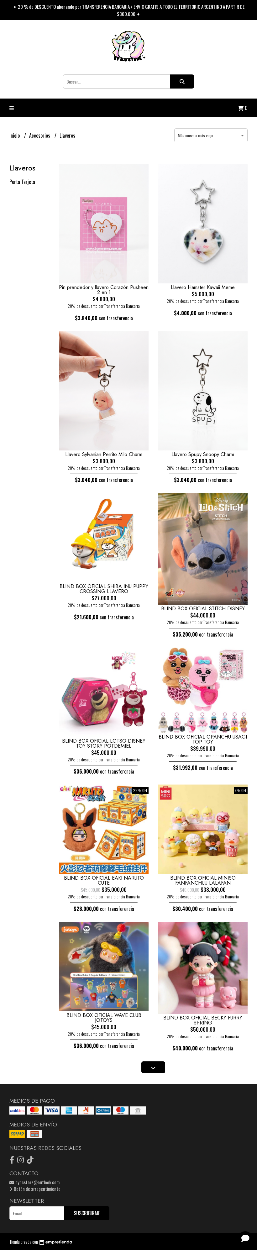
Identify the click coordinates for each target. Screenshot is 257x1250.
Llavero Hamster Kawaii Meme (203, 287)
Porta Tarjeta (22, 181)
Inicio (15, 135)
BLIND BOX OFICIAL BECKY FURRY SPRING (202, 1020)
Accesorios (40, 135)
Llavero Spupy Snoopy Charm (202, 454)
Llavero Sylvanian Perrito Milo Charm (103, 454)
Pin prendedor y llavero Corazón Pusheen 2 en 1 (104, 290)
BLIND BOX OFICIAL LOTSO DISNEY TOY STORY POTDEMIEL (103, 743)
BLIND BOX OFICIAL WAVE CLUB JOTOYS (103, 1018)
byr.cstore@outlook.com (37, 1182)
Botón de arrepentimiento (36, 1189)
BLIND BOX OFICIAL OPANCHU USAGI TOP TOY (203, 739)
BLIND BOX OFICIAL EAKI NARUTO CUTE (104, 880)
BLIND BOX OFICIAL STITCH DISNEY (203, 608)
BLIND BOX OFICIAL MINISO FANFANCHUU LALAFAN (203, 880)
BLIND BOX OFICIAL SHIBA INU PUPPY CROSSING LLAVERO (104, 589)
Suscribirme (87, 1213)
